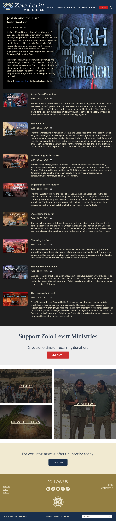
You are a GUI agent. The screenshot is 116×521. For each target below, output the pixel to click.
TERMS (56, 516)
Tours (26, 386)
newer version (21, 81)
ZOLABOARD (65, 516)
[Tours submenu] (74, 7)
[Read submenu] (64, 7)
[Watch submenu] (54, 7)
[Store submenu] (96, 7)
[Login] (110, 7)
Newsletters (25, 422)
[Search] (110, 516)
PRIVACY (49, 516)
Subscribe (58, 462)
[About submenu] (86, 7)
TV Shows (85, 404)
